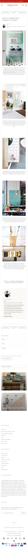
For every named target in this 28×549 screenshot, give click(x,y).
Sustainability (4, 461)
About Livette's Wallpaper (14, 535)
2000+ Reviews (4, 455)
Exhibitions (3, 465)
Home (19, 531)
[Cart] (22, 5)
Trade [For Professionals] (14, 533)
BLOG (23, 531)
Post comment (6, 358)
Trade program (4, 469)
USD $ (13, 522)
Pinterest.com (14, 282)
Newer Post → (22, 12)
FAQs (2, 437)
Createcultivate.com (19, 281)
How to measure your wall (7, 433)
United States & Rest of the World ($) (13, 527)
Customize (3, 435)
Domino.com (12, 281)
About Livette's (4, 453)
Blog (2, 467)
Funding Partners (5, 463)
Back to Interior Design (14, 12)
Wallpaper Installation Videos (8, 431)
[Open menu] (2, 5)
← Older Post (5, 12)
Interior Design (6, 366)
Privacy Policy (4, 443)
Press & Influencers (5, 459)
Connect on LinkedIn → (8, 316)
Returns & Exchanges (5, 439)
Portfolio (3, 457)
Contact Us (3, 429)
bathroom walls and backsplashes (9, 71)
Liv (5, 301)
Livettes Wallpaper (10, 531)
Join (24, 512)
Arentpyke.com (7, 282)
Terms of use (4, 441)
